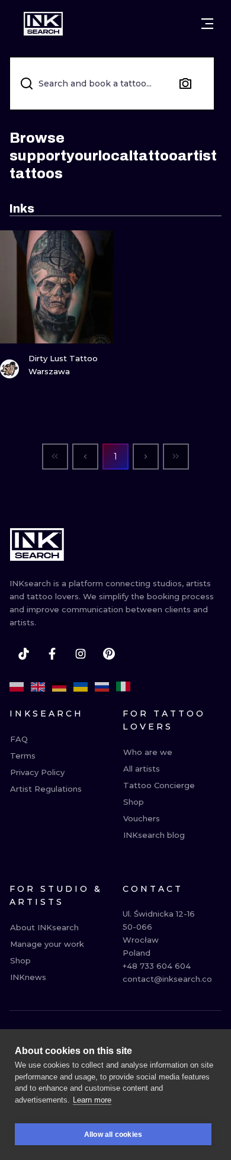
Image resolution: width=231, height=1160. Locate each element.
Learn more (92, 1099)
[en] (38, 686)
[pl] (16, 686)
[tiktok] (23, 654)
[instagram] (80, 654)
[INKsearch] (43, 23)
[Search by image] (185, 83)
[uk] (80, 686)
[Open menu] (207, 23)
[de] (59, 686)
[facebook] (52, 654)
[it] (123, 686)
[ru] (102, 686)
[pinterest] (109, 654)
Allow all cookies (113, 1134)
